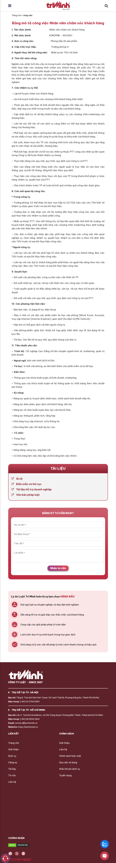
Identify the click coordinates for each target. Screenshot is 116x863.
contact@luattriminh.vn (22, 723)
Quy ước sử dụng (68, 762)
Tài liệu (12, 768)
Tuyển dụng (65, 775)
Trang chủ (16, 15)
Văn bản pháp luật (28, 495)
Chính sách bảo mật (70, 755)
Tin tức (12, 775)
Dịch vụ (12, 755)
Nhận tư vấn (58, 568)
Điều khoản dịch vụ (69, 768)
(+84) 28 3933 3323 (23, 719)
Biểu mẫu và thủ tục (28, 484)
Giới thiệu (13, 749)
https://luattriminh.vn (23, 727)
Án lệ (19, 479)
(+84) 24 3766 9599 (23, 701)
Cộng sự (12, 762)
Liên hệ (12, 781)
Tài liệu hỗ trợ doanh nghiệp (34, 489)
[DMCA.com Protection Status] (29, 845)
